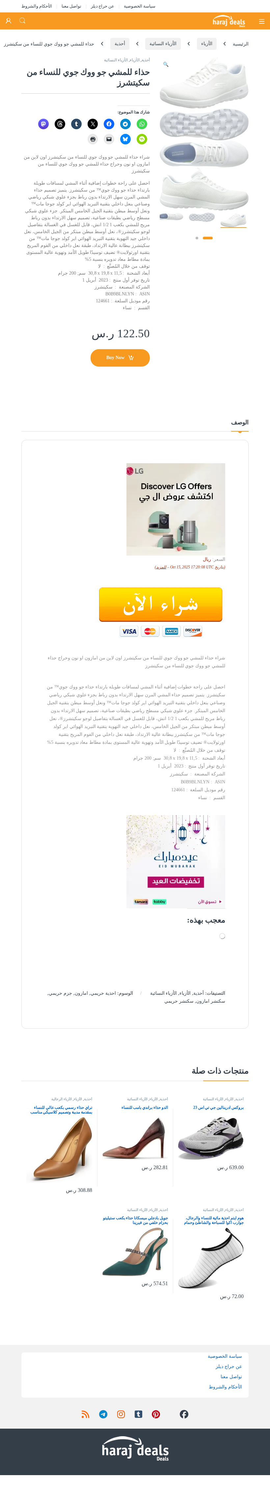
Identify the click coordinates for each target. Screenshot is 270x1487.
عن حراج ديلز (103, 6)
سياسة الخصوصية (139, 6)
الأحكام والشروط (36, 6)
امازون (81, 993)
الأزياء (206, 43)
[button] (166, 65)
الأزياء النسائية (162, 43)
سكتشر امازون (210, 1001)
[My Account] (8, 21)
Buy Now (115, 357)
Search (22, 20)
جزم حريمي (60, 993)
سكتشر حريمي (179, 1001)
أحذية (120, 43)
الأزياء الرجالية (61, 1099)
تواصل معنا (71, 6)
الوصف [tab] (240, 422)
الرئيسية (241, 43)
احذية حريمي (103, 993)
